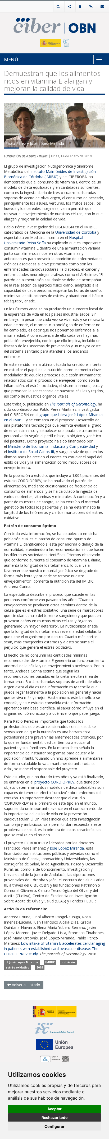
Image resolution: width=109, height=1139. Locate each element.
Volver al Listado (25, 984)
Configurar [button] (54, 1126)
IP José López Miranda (22, 962)
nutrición (68, 962)
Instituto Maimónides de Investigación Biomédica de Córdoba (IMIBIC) (50, 174)
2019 (40, 967)
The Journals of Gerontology (73, 404)
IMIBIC (50, 962)
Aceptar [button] (54, 1108)
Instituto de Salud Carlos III (31, 451)
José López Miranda (67, 848)
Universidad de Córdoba (75, 232)
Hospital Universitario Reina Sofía (43, 240)
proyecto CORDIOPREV (54, 782)
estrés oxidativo (17, 967)
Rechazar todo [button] (55, 1117)
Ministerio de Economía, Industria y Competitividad (51, 446)
